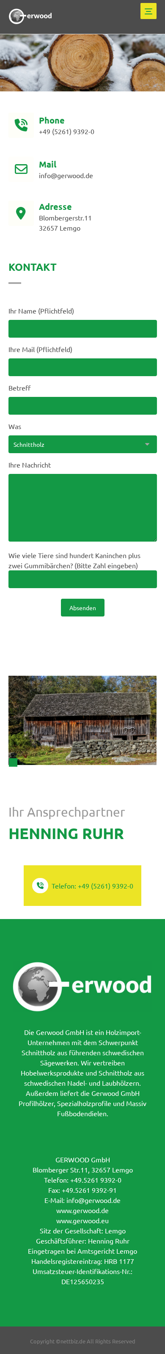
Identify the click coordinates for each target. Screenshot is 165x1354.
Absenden (82, 607)
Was (14, 426)
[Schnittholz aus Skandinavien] (30, 16)
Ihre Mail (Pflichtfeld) (40, 349)
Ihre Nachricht (29, 464)
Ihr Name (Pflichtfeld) (41, 310)
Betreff (19, 387)
